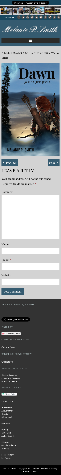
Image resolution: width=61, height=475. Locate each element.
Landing (5, 448)
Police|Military (7, 455)
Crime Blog (6, 433)
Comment (7, 191)
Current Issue (8, 347)
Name (6, 244)
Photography (7, 417)
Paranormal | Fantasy (10, 378)
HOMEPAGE (6, 407)
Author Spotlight (8, 436)
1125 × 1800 (41, 53)
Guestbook (7, 361)
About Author (7, 411)
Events (5, 414)
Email (6, 259)
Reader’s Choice (9, 445)
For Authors (6, 458)
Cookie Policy (7, 401)
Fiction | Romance (9, 381)
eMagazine (6, 442)
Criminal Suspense (9, 375)
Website (6, 275)
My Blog (4, 429)
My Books (5, 423)
